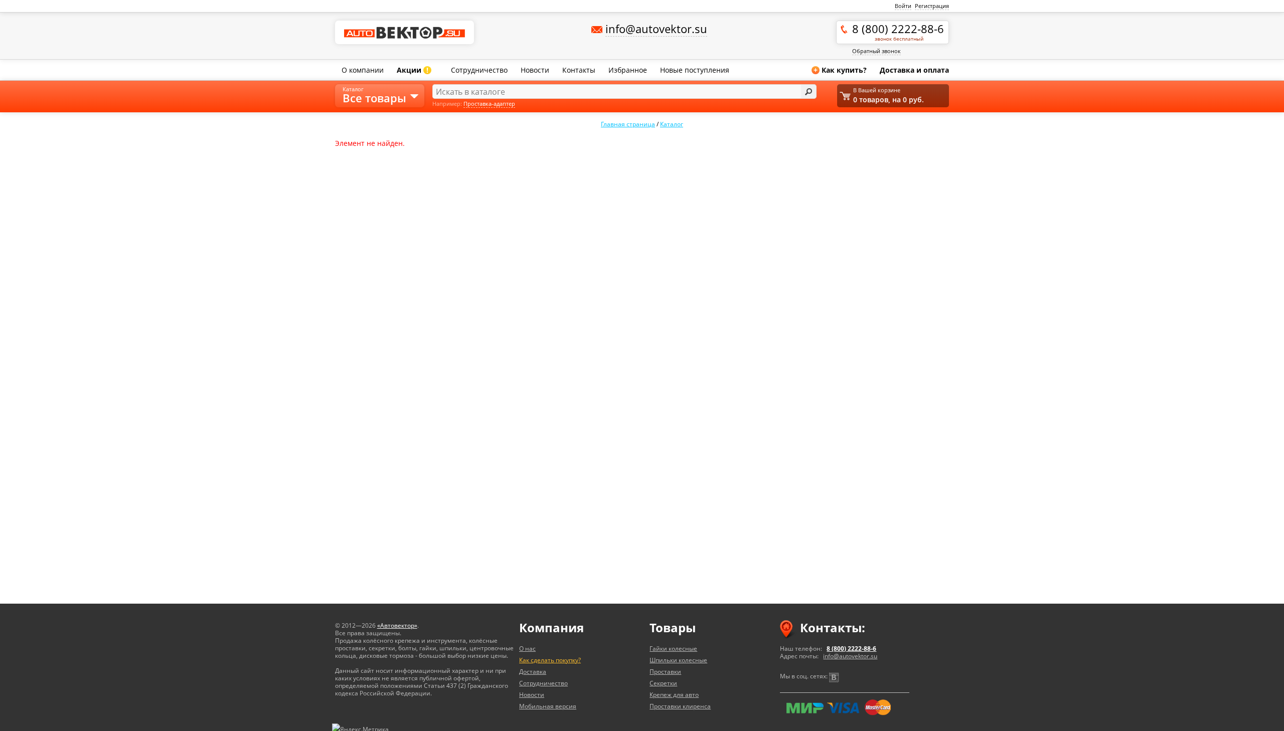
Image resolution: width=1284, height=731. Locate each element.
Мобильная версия (547, 706)
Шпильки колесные (678, 660)
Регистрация (932, 6)
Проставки (665, 671)
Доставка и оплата (914, 70)
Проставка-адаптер (489, 103)
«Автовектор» (397, 625)
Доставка (532, 671)
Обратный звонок (876, 51)
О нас (527, 648)
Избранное (627, 70)
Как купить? (840, 70)
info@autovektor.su (850, 656)
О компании (363, 70)
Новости (535, 70)
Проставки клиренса (680, 706)
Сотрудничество (479, 70)
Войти (903, 6)
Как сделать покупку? (550, 660)
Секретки (663, 683)
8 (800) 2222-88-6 (898, 31)
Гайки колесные (673, 648)
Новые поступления (694, 70)
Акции (412, 70)
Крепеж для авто (674, 694)
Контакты (578, 70)
